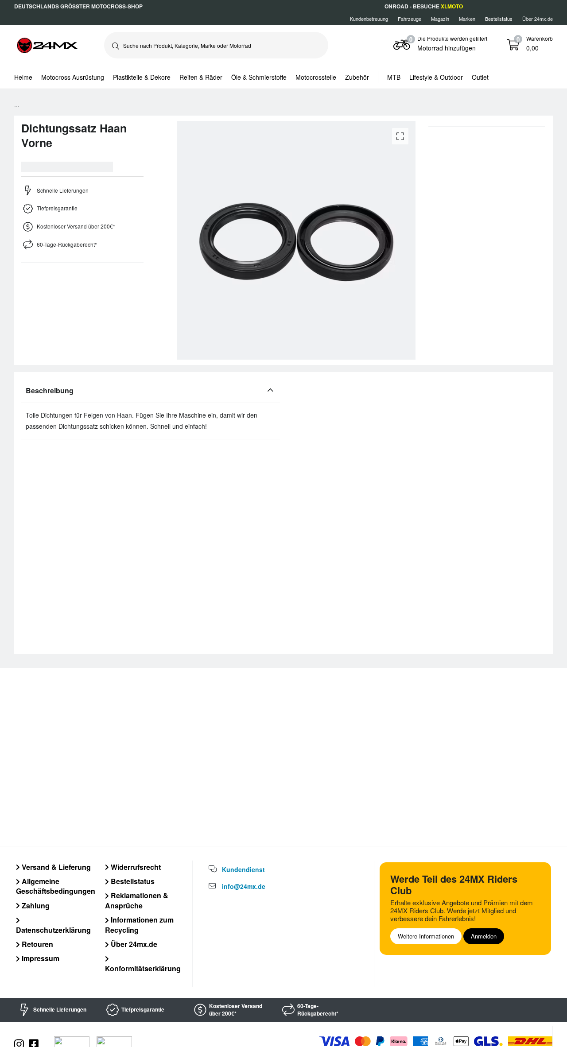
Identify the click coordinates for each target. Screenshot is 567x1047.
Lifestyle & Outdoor (436, 77)
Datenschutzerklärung (53, 930)
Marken (467, 18)
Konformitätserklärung (143, 968)
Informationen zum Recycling (139, 925)
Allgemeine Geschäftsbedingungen (55, 886)
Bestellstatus (132, 881)
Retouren (36, 944)
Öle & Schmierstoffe (259, 77)
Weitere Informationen (426, 936)
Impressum (39, 958)
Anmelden (484, 936)
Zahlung (35, 905)
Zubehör (357, 77)
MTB (393, 77)
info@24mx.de (243, 886)
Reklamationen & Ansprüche (136, 900)
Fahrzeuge (409, 18)
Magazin (440, 18)
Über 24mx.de (537, 18)
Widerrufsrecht (135, 867)
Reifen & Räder (200, 77)
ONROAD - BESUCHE (423, 6)
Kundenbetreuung (369, 18)
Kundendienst (243, 869)
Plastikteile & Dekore (142, 77)
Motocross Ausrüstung (72, 77)
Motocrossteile (315, 77)
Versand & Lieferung (55, 867)
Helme (23, 77)
